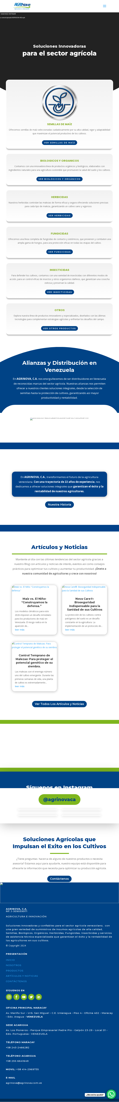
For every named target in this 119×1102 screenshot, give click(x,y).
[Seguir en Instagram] (9, 997)
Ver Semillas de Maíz (59, 142)
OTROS (60, 310)
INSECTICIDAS (59, 270)
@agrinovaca (59, 799)
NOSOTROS (13, 965)
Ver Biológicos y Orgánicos (59, 179)
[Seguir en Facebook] (16, 997)
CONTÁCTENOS (16, 981)
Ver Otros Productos (59, 328)
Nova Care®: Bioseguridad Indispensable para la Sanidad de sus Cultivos (84, 604)
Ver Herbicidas (59, 215)
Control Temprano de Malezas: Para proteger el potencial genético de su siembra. (34, 661)
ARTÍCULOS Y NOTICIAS (22, 975)
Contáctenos (59, 878)
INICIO (10, 959)
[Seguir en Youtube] (24, 997)
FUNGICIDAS (59, 233)
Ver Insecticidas (59, 292)
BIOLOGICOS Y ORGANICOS (59, 161)
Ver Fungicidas (59, 252)
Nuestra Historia (59, 504)
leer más (19, 629)
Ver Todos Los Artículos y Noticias (59, 704)
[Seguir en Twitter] (31, 997)
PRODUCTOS (14, 970)
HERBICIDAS (59, 197)
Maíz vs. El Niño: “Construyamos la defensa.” (34, 602)
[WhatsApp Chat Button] (111, 1094)
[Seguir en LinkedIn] (39, 997)
